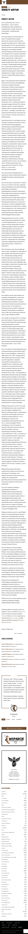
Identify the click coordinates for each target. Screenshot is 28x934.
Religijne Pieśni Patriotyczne (6, 909)
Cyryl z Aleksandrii (7, 644)
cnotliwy (8, 719)
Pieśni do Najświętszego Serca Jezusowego (9, 857)
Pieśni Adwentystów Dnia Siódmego (8, 852)
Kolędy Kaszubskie (5, 814)
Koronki (3, 816)
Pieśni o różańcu (4, 886)
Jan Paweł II (5, 659)
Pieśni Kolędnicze (4, 866)
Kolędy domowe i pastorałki (6, 807)
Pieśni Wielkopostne (5, 891)
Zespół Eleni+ (4, 916)
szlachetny (18, 719)
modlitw (16, 618)
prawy (13, 719)
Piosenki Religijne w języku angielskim (8, 907)
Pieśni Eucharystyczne (5, 861)
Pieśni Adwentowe (5, 850)
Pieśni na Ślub (4, 882)
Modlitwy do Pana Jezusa (6, 839)
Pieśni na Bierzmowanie (6, 873)
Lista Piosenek (17, 922)
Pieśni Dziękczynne (5, 859)
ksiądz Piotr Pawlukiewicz (6, 823)
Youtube (4, 616)
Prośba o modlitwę (5, 927)
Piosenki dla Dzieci (5, 895)
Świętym (20, 620)
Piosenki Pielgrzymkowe (6, 902)
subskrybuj (14, 616)
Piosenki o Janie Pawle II (6, 898)
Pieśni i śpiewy (4, 864)
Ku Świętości (4, 825)
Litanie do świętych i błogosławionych (8, 832)
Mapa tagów (13, 927)
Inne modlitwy (4, 798)
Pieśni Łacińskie (4, 868)
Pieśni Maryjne (4, 870)
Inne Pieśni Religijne (5, 800)
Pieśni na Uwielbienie (5, 884)
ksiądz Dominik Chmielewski (6, 818)
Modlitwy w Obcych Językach (6, 843)
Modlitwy (3, 834)
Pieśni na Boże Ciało (5, 875)
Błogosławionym (6, 622)
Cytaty (3, 796)
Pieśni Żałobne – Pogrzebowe (6, 893)
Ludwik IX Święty (6, 654)
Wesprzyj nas (21, 611)
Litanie (3, 830)
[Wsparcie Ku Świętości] (14, 768)
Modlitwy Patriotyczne (5, 841)
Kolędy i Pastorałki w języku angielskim (8, 809)
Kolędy (3, 805)
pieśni (11, 618)
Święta (9, 924)
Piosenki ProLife (4, 904)
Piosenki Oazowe (4, 900)
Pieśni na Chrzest (4, 877)
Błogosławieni (4, 793)
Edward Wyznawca (7, 664)
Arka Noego (3, 791)
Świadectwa (14, 924)
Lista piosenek (4, 827)
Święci (9, 7)
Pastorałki (3, 848)
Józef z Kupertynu (7, 649)
